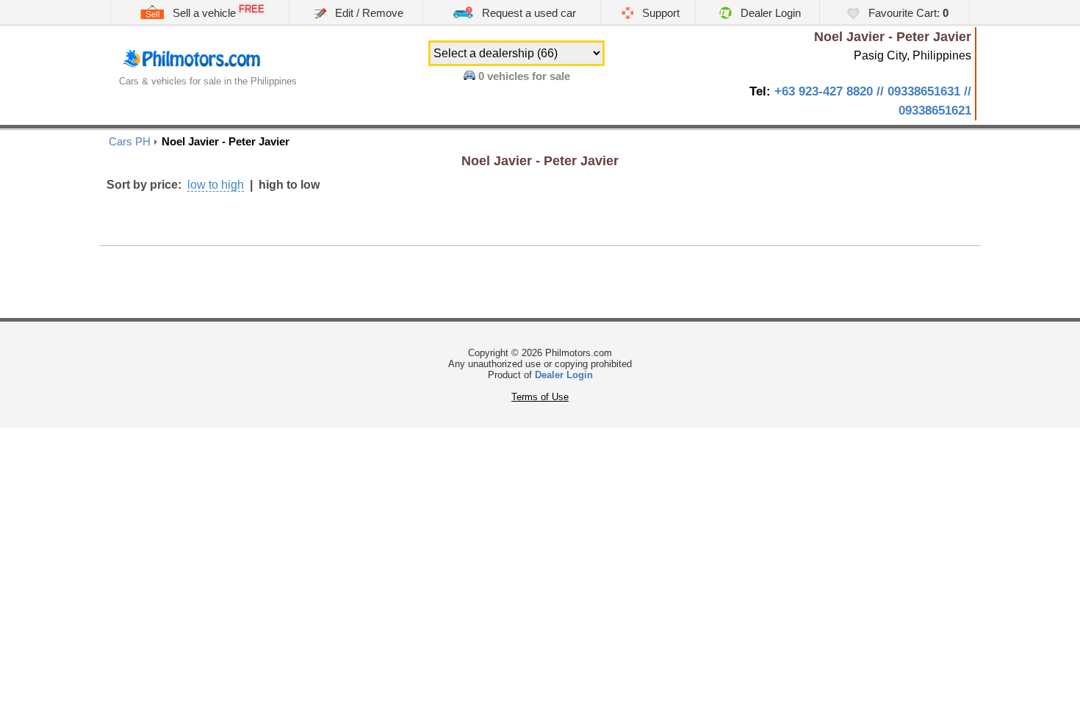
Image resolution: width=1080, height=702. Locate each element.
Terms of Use (540, 396)
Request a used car (527, 13)
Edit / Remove (367, 13)
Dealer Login (769, 13)
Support (659, 13)
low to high (215, 184)
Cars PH (130, 141)
